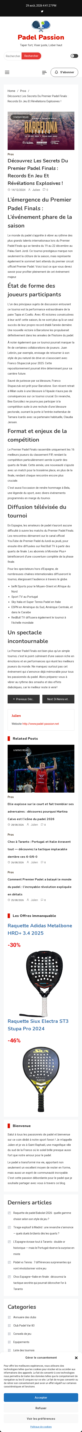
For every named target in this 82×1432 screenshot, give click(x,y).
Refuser (41, 1408)
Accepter (41, 1397)
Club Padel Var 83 (24, 1325)
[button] (76, 1358)
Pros (11, 154)
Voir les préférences (41, 1418)
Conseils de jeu (22, 1333)
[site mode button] (74, 56)
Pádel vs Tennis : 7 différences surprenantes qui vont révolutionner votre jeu (42, 1265)
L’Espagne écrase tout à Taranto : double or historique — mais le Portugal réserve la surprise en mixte (43, 1248)
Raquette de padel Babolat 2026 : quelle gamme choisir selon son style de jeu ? (42, 1216)
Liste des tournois (24, 1350)
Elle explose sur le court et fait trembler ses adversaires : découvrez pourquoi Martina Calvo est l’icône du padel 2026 (41, 811)
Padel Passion (41, 37)
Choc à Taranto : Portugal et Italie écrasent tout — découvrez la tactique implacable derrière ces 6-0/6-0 (39, 849)
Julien (36, 189)
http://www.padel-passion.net (41, 724)
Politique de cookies (41, 1426)
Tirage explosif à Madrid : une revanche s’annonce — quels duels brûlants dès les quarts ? (43, 1230)
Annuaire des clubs (24, 1317)
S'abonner (67, 72)
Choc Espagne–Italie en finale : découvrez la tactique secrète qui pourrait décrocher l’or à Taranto (39, 1283)
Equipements (21, 1342)
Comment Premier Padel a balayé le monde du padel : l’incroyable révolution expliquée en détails (40, 887)
